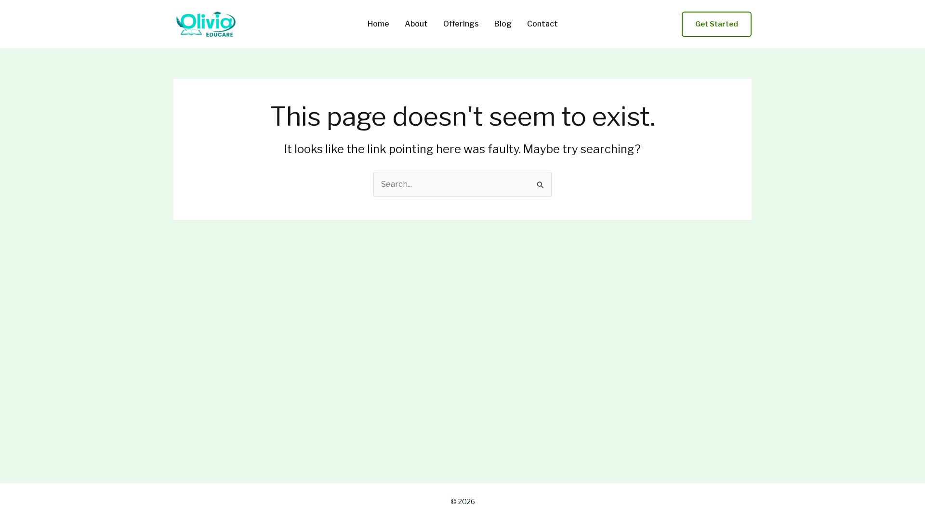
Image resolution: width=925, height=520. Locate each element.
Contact (542, 24)
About (416, 24)
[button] (717, 24)
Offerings (461, 24)
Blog (503, 24)
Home (378, 24)
